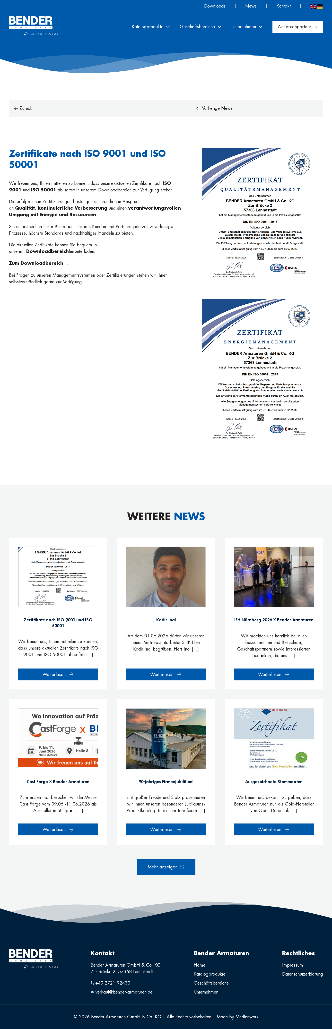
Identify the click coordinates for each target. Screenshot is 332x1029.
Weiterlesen (54, 674)
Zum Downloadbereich (37, 263)
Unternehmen (206, 992)
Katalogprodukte (209, 974)
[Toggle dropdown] (168, 27)
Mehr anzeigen (163, 867)
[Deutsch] (320, 6)
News (251, 6)
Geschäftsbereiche (211, 983)
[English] (313, 6)
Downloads (215, 6)
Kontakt (283, 6)
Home (199, 965)
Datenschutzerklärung (302, 974)
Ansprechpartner (294, 26)
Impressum (292, 965)
